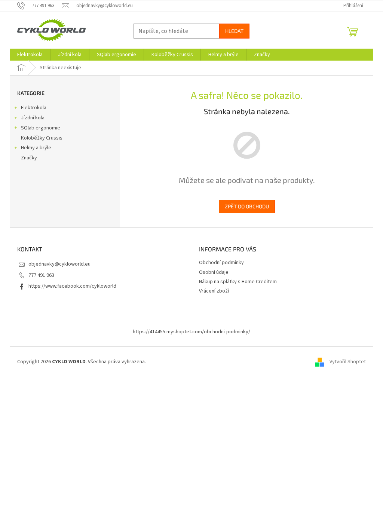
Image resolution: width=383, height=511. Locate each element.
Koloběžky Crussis (41, 138)
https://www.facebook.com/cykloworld (72, 286)
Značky (29, 158)
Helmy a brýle (36, 148)
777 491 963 (41, 275)
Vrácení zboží (214, 291)
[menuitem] (30, 55)
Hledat (234, 31)
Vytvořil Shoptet (348, 361)
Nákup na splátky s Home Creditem (238, 281)
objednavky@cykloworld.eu (59, 264)
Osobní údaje (214, 272)
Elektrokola (33, 107)
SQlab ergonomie (40, 128)
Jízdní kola (33, 118)
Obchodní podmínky (221, 262)
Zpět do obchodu (247, 206)
